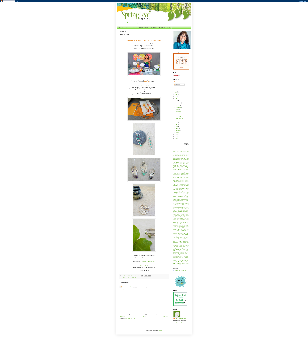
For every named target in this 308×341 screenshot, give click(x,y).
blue (174, 162)
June (177, 122)
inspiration (175, 196)
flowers (182, 185)
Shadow (176, 245)
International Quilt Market (183, 196)
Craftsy (174, 172)
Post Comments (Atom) (130, 318)
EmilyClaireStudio (145, 86)
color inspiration (177, 169)
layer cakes (182, 201)
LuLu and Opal (185, 204)
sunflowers (182, 253)
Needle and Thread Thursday (180, 216)
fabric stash (179, 180)
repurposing (175, 238)
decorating (183, 173)
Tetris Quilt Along (184, 256)
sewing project (183, 244)
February (178, 130)
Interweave (175, 197)
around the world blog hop (182, 154)
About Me (120, 27)
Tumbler (186, 258)
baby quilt (182, 155)
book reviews (182, 162)
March (177, 128)
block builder (175, 158)
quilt (174, 229)
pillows (180, 225)
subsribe (182, 252)
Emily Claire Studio (126, 277)
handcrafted (175, 193)
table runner (181, 254)
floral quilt (178, 185)
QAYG (168, 27)
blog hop (180, 158)
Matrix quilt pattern (177, 207)
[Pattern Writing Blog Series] (181, 287)
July (177, 121)
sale (142, 277)
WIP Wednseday (177, 263)
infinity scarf (186, 195)
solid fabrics (179, 246)
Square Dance (179, 249)
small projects (182, 245)
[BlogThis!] (146, 276)
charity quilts (176, 166)
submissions (176, 252)
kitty (182, 200)
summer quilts (176, 253)
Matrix (187, 206)
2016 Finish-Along (185, 150)
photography (175, 225)
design (187, 173)
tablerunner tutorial (177, 256)
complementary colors (177, 170)
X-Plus (187, 263)
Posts (176, 82)
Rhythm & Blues (181, 238)
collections (184, 167)
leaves (187, 201)
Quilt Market (183, 230)
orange (178, 219)
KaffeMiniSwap (184, 199)
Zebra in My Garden (179, 264)
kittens (176, 200)
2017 (176, 96)
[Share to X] (147, 276)
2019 (176, 92)
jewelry (139, 277)
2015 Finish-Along (177, 150)
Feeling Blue (178, 111)
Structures (183, 250)
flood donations (183, 184)
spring (187, 246)
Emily (178, 177)
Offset (181, 218)
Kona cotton (185, 200)
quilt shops (175, 233)
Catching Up (178, 113)
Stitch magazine (177, 250)
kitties (179, 200)
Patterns (128, 27)
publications (175, 227)
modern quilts (185, 212)
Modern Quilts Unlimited (178, 214)
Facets (183, 180)
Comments (177, 84)
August (177, 109)
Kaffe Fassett (176, 199)
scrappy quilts (182, 241)
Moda (181, 210)
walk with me (182, 260)
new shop (151, 80)
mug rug (182, 215)
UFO (177, 260)
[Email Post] (142, 275)
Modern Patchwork (184, 211)
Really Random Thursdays (178, 237)
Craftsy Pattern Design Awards (182, 172)
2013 (176, 136)
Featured (134, 27)
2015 (176, 100)
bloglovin (186, 160)
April (177, 126)
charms (181, 166)
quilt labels (178, 230)
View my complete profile (178, 322)
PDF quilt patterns (183, 223)
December (178, 102)
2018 (176, 94)
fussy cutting (185, 189)
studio (187, 250)
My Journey (186, 215)
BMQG (177, 162)
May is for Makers (184, 207)
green (187, 192)
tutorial (174, 260)
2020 (176, 91)
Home (144, 316)
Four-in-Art (186, 185)
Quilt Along (162, 27)
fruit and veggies (184, 188)
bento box (175, 156)
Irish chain (180, 197)
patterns (184, 222)
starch (184, 249)
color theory (185, 169)
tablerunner (186, 254)
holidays (184, 193)
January (178, 132)
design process (176, 174)
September (178, 107)
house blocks (179, 195)
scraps (184, 242)
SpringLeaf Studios (177, 248)
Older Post (165, 316)
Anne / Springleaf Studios (180, 318)
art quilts (175, 155)
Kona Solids (176, 201)
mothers (179, 215)
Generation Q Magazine (179, 191)
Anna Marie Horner (181, 152)
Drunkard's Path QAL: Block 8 (182, 115)
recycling (185, 237)
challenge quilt (182, 165)
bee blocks (186, 155)
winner (174, 262)
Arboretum (175, 154)
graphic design (182, 192)
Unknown (126, 286)
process (187, 226)
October (178, 105)
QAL (184, 227)
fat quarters (175, 182)
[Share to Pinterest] (150, 276)
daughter (178, 173)
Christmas (186, 166)
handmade (180, 193)
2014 (176, 134)
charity (187, 165)
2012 (176, 138)
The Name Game (176, 257)
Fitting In (178, 184)
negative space (176, 218)
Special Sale (178, 116)
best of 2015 (180, 156)
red (187, 237)
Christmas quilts (177, 167)
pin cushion (184, 225)
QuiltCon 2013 (181, 234)
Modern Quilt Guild (177, 212)
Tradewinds (185, 257)
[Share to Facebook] (149, 276)
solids (184, 246)
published (180, 227)
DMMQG (182, 174)
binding (185, 156)
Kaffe (187, 197)
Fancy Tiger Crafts (185, 181)
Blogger (160, 330)
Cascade (175, 165)
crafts (187, 170)
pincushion (182, 226)
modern (184, 210)
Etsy (185, 178)
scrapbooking (175, 241)
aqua (187, 152)
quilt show (180, 233)
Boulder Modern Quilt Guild (180, 163)
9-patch (174, 151)
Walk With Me (153, 27)
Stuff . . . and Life (179, 118)
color (187, 167)
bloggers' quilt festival (180, 160)
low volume (180, 204)
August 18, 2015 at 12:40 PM (135, 286)
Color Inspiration (143, 27)
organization (182, 219)
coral (184, 170)
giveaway (175, 192)
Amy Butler (179, 151)
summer (186, 252)
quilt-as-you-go (185, 233)
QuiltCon (175, 234)
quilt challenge (183, 229)
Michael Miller (176, 208)
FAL (186, 180)
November (178, 103)
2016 (176, 98)
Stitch (187, 249)
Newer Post (122, 316)
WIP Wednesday (182, 262)
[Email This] (144, 276)
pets (187, 223)
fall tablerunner (178, 181)
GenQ (187, 191)
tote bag (181, 257)
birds (187, 156)
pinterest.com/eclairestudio (148, 261)
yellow (174, 264)
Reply (124, 289)
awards (178, 155)
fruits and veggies (177, 189)
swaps (177, 254)
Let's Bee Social (176, 203)
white (187, 260)
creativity (174, 173)
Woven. (183, 263)
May (177, 124)
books (187, 162)
